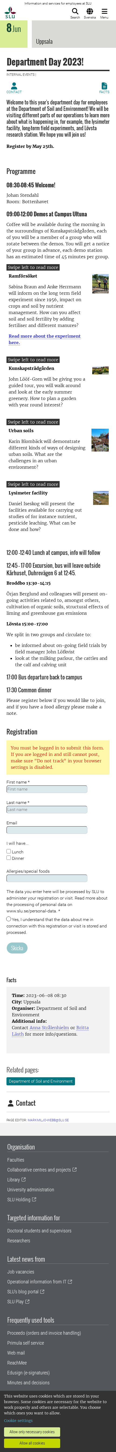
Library (13, 1179)
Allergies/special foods (28, 871)
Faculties (15, 1160)
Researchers (18, 1240)
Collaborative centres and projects (39, 1170)
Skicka (17, 948)
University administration (30, 1189)
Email (11, 822)
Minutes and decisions (28, 1382)
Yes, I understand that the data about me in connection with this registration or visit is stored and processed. (56, 926)
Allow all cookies (32, 1443)
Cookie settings (18, 1420)
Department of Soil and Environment (41, 1081)
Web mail (16, 1353)
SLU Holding (18, 1199)
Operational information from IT (36, 1281)
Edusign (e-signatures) (28, 1372)
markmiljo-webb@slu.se (48, 1120)
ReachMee (17, 1363)
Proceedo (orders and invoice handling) (44, 1333)
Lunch (17, 851)
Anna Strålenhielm (49, 1027)
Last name (17, 802)
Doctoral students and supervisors (39, 1230)
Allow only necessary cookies (32, 1431)
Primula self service (25, 1343)
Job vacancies (20, 1272)
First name (18, 782)
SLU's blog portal (23, 1291)
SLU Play (15, 1301)
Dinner (17, 858)
